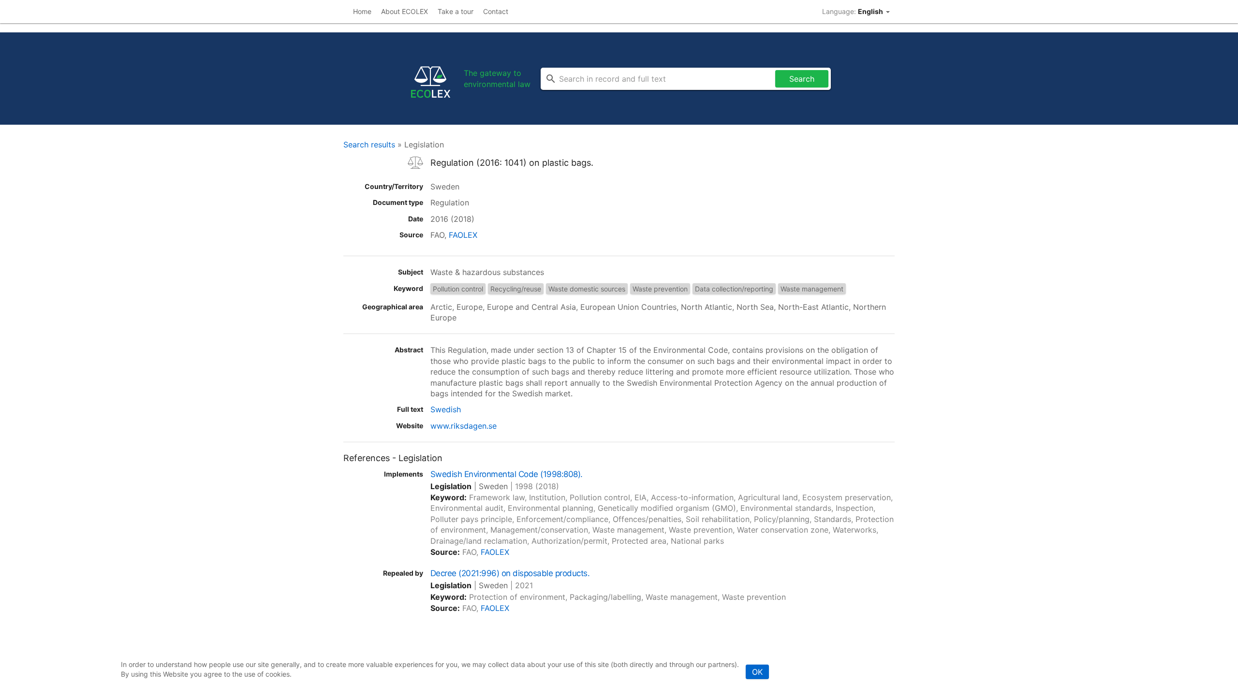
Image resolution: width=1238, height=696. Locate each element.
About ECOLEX (404, 11)
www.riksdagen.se (463, 426)
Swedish (445, 409)
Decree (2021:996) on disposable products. (510, 573)
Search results (369, 144)
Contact (495, 11)
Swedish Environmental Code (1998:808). (506, 474)
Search (801, 79)
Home (362, 11)
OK (757, 672)
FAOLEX (463, 235)
